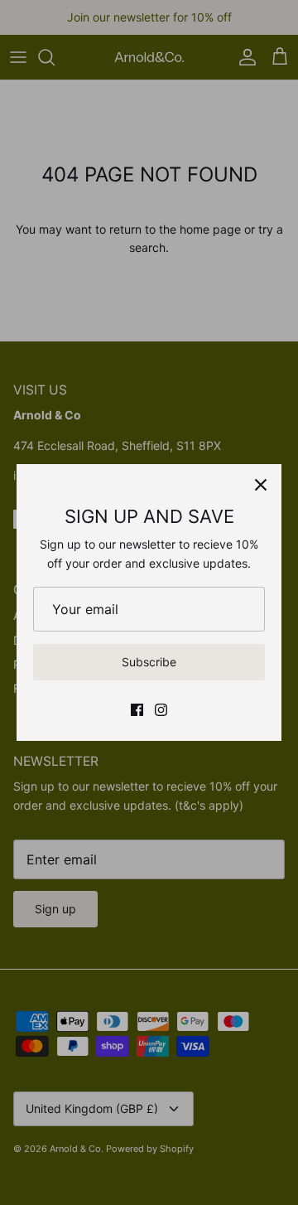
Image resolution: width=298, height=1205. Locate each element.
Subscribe (149, 662)
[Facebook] (137, 710)
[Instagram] (161, 710)
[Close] (261, 485)
